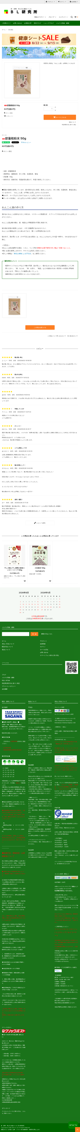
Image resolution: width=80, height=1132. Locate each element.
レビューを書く (41, 523)
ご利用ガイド (6, 23)
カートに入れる (61, 117)
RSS (3, 680)
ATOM (8, 680)
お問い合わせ (17, 23)
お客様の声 (28, 23)
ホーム (3, 29)
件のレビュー (26, 142)
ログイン (62, 1)
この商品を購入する (40, 327)
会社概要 (4, 689)
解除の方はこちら (46, 634)
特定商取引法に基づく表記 (69, 124)
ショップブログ (49, 23)
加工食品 (10, 29)
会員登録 (74, 1)
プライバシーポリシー (9, 686)
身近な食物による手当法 (22, 253)
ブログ (4, 674)
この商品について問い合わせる (55, 336)
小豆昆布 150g (40, 568)
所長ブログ (37, 23)
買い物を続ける (71, 336)
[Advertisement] (39, 159)
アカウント (50, 1)
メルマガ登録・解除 (62, 23)
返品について (72, 122)
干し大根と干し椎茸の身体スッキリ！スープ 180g (14, 569)
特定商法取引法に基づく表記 (11, 683)
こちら (61, 776)
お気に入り (9, 116)
